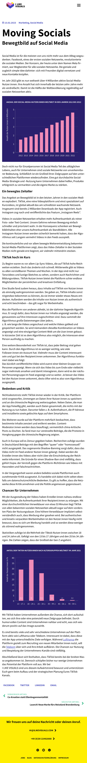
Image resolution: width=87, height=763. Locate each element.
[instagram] (37, 750)
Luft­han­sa (68, 639)
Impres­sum (63, 758)
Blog (29, 758)
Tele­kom (10, 647)
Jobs (23, 758)
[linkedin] (49, 750)
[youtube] (43, 750)
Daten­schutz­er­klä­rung (45, 758)
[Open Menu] (79, 5)
